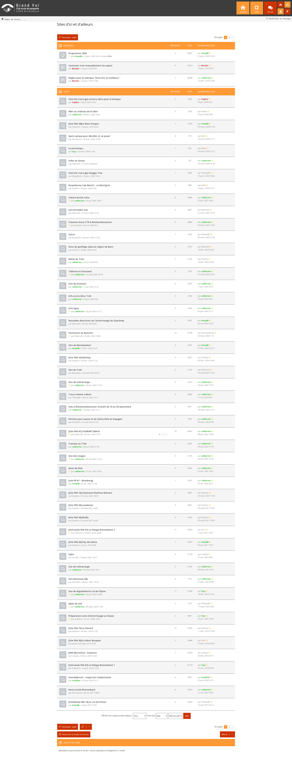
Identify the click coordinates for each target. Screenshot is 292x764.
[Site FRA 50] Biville (78, 517)
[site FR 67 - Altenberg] (80, 480)
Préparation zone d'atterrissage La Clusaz (91, 615)
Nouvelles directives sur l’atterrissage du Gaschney (96, 320)
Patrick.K (76, 126)
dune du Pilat (75, 468)
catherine (206, 77)
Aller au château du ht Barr (83, 111)
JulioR (74, 643)
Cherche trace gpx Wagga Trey (85, 172)
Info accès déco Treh (79, 296)
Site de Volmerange (79, 382)
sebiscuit (205, 369)
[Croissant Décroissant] (176, 715)
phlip (203, 148)
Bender (75, 68)
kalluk (204, 111)
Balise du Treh (76, 259)
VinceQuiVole (207, 332)
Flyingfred (76, 176)
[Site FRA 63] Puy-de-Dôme (82, 542)
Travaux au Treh (77, 443)
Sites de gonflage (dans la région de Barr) (90, 246)
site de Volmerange (79, 566)
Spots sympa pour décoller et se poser (89, 136)
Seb (203, 136)
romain (204, 554)
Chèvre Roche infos (78, 197)
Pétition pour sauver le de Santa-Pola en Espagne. (95, 419)
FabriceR (76, 163)
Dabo (71, 554)
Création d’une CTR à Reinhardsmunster (90, 222)
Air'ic (203, 529)
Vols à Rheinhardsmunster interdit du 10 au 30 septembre (99, 406)
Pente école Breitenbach (81, 689)
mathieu (78, 619)
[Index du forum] (20, 7)
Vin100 (75, 557)
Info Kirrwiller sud (78, 209)
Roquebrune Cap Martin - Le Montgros (89, 185)
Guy (74, 151)
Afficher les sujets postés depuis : (117, 715)
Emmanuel (77, 692)
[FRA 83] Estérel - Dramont (82, 652)
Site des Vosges (76, 455)
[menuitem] (281, 5)
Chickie (204, 259)
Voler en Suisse (76, 160)
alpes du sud (75, 603)
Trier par (151, 715)
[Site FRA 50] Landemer (80, 505)
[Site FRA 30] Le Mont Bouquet (84, 640)
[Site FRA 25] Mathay (79, 357)
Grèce (71, 234)
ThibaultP (205, 172)
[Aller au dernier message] (210, 53)
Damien (78, 225)
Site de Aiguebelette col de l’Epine (87, 591)
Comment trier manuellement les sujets (90, 65)
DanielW (76, 422)
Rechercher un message (279, 18)
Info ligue (73, 308)
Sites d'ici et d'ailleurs (75, 24)
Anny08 (78, 56)
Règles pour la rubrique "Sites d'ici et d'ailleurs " (94, 77)
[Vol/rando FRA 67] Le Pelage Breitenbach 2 (91, 529)
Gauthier (76, 680)
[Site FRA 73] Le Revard (80, 628)
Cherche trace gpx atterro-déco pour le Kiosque (94, 99)
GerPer (75, 188)
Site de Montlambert (79, 345)
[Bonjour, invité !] (281, 11)
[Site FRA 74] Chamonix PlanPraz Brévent (90, 492)
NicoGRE (76, 582)
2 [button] (229, 37)
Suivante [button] (233, 37)
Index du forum (12, 19)
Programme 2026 (77, 53)
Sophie (75, 102)
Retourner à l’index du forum (75, 734)
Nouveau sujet (69, 37)
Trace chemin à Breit (79, 394)
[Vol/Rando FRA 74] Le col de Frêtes (87, 702)
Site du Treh (75, 369)
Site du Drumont (77, 283)
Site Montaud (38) (78, 578)
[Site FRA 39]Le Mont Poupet (83, 123)
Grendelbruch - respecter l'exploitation (89, 677)
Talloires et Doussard (80, 271)
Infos (109, 56)
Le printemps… (76, 148)
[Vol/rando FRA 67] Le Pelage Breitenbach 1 (91, 665)
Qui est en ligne (71, 742)
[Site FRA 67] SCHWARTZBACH (84, 431)
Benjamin (76, 237)
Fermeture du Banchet (80, 332)
